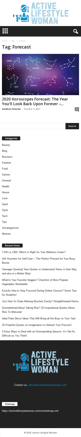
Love (4, 198)
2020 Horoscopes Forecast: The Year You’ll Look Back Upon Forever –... (35, 101)
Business (7, 156)
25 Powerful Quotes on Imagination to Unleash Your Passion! (37, 325)
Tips (4, 221)
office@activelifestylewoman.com (47, 385)
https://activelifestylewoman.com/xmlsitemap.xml (30, 410)
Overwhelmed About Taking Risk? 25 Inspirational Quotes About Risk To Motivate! (38, 309)
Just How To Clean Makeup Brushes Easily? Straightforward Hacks (40, 301)
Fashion (6, 162)
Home (4, 40)
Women (6, 233)
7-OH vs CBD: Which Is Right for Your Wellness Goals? (33, 252)
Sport (5, 204)
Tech (4, 216)
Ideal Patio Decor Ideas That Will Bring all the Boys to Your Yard (38, 318)
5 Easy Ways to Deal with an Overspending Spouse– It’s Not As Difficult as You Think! (38, 333)
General (6, 180)
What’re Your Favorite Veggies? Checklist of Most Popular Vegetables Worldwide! (35, 282)
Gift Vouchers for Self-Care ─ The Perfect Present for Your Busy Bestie (38, 260)
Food (5, 168)
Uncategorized (10, 227)
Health (5, 186)
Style (5, 210)
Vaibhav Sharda (11, 108)
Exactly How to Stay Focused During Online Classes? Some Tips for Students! (39, 292)
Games (6, 174)
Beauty (6, 144)
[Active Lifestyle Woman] (40, 13)
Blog (4, 150)
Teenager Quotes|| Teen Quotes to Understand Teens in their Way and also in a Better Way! (39, 271)
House (5, 192)
